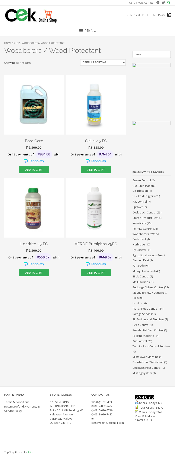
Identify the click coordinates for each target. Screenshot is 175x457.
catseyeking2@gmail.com (107, 423)
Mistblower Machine (146, 357)
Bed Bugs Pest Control (147, 368)
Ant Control (140, 341)
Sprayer (138, 207)
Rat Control (140, 201)
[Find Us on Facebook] (157, 2)
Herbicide (139, 244)
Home (7, 43)
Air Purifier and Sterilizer (148, 319)
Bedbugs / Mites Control (148, 287)
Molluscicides (141, 282)
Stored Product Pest (145, 218)
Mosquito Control (144, 271)
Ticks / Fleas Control (145, 308)
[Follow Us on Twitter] (162, 2)
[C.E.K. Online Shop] (34, 15)
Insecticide (139, 223)
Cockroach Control (144, 212)
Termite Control (142, 229)
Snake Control (142, 180)
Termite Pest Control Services (152, 346)
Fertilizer (138, 303)
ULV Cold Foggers (144, 196)
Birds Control (141, 276)
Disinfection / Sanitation (148, 362)
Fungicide (139, 265)
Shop (16, 43)
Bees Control (141, 325)
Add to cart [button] (33, 169)
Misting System (142, 373)
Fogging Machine (143, 336)
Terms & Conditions (16, 402)
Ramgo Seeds (141, 314)
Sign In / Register (138, 15)
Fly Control (139, 250)
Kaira (30, 452)
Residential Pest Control (148, 330)
